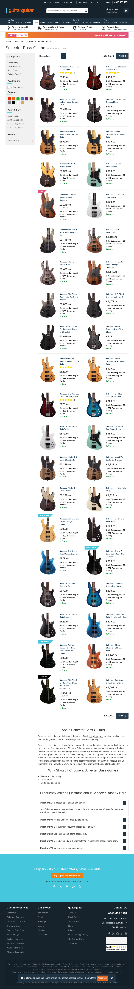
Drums (85, 22)
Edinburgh (42, 921)
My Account (113, 9)
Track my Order (14, 926)
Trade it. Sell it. (74, 921)
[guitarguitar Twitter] (60, 887)
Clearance (123, 22)
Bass (36, 22)
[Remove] (32, 141)
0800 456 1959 (121, 2)
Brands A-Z (83, 2)
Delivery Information (15, 917)
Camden (41, 917)
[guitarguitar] (21, 11)
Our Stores (47, 2)
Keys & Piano (76, 21)
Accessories (95, 22)
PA (63, 22)
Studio (57, 22)
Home (8, 42)
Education (72, 930)
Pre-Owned (106, 21)
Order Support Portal (16, 921)
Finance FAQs (13, 934)
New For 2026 (10, 21)
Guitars (30, 42)
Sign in (109, 12)
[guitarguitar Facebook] (54, 887)
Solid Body (13, 63)
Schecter (19, 42)
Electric (19, 22)
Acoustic (28, 22)
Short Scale (13, 70)
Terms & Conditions (15, 943)
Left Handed (14, 66)
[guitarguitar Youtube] (79, 887)
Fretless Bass (14, 74)
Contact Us (106, 2)
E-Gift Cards (73, 917)
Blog (57, 2)
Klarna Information (15, 948)
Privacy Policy (59, 881)
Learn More (90, 978)
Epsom (41, 926)
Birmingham (43, 913)
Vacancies (72, 943)
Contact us (11, 913)
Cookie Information (15, 939)
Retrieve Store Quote (16, 930)
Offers (114, 22)
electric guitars (96, 736)
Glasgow (41, 930)
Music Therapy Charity (78, 934)
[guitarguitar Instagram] (67, 887)
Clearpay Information (16, 952)
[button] (126, 10)
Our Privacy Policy (76, 939)
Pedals (50, 22)
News (70, 926)
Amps (42, 22)
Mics (68, 22)
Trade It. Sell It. (69, 2)
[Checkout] (126, 10)
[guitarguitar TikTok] (73, 887)
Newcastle (42, 934)
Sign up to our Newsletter (67, 875)
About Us (94, 2)
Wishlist (116, 12)
